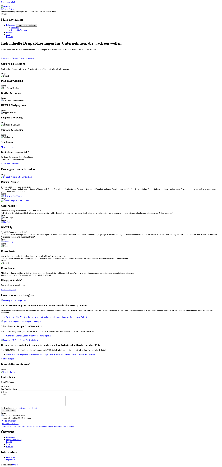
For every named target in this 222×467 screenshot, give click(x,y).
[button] (16, 177)
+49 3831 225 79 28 (10, 424)
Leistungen (10, 437)
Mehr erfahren (7, 147)
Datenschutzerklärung (28, 408)
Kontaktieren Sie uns (9, 58)
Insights (9, 442)
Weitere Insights (7, 359)
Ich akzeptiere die (20, 408)
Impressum (10, 460)
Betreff (4, 392)
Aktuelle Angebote (8, 289)
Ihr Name (5, 386)
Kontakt (9, 446)
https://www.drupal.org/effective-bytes (58, 426)
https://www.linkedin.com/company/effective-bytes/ (22, 426)
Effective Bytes (7, 9)
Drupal (15, 465)
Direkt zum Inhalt (8, 2)
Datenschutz (11, 457)
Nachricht (5, 394)
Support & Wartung (14, 439)
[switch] (2, 5)
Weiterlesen (46, 317)
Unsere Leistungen (26, 58)
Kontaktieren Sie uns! (10, 164)
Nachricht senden (9, 421)
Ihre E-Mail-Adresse (9, 389)
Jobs (8, 444)
